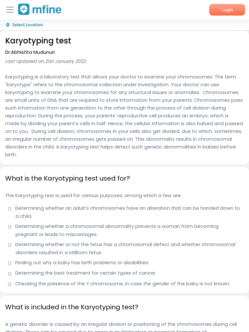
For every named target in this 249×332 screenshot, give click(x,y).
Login (227, 10)
